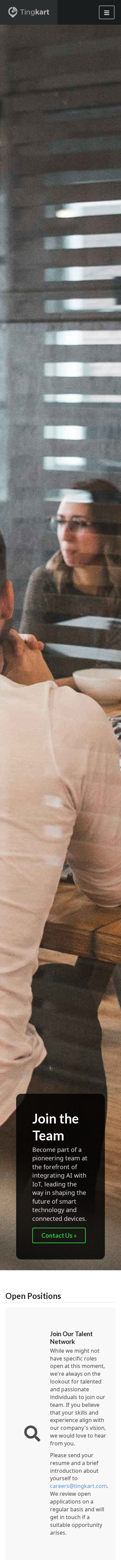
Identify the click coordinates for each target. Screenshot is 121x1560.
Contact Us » (59, 1235)
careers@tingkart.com (78, 1486)
